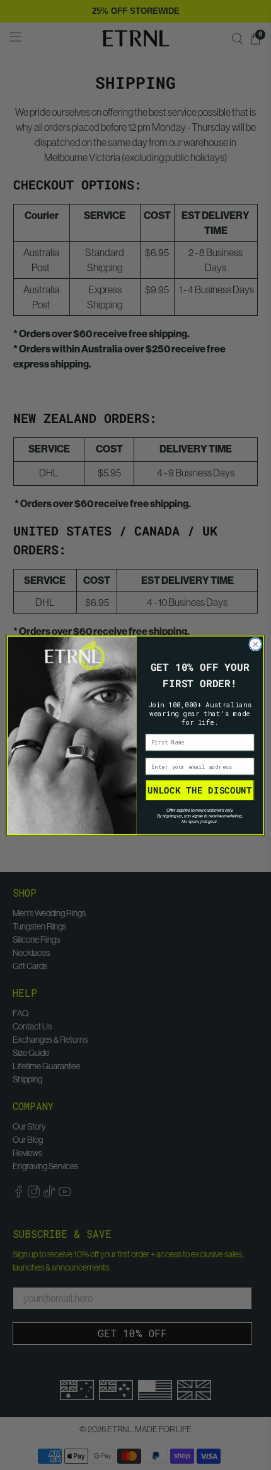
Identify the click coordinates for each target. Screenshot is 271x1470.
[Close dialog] (256, 644)
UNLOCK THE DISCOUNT (199, 790)
